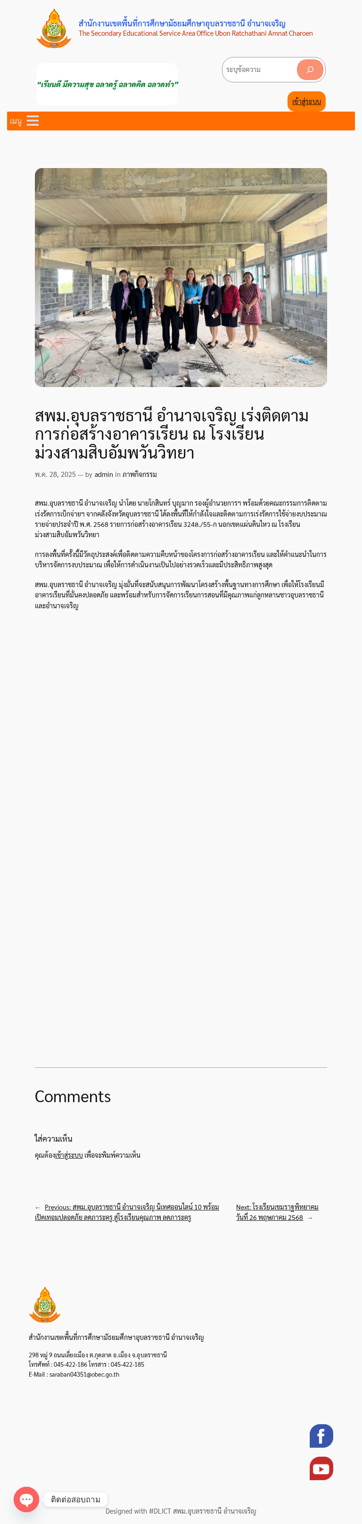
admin (104, 474)
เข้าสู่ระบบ (306, 101)
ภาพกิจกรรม (140, 474)
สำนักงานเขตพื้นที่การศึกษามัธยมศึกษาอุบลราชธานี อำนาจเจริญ (182, 23)
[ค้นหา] (310, 69)
